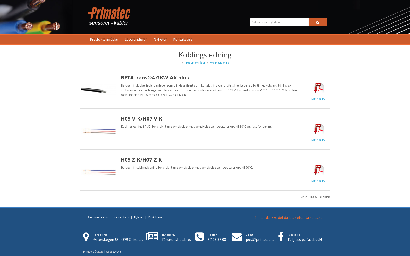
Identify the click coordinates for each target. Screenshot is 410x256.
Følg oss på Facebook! (305, 239)
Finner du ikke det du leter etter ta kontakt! (288, 217)
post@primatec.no (260, 239)
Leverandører (136, 39)
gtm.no (117, 251)
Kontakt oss (182, 39)
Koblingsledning (219, 63)
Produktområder (104, 39)
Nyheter (160, 39)
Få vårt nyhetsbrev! (177, 237)
